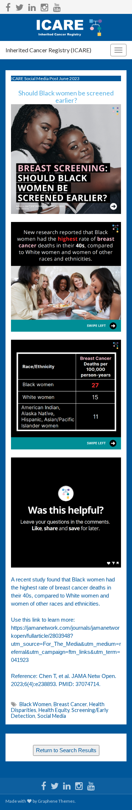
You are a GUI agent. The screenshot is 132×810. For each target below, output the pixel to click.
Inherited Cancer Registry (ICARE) (48, 49)
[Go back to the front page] (66, 27)
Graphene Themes (56, 801)
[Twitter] (19, 6)
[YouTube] (57, 6)
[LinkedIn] (32, 6)
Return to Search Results (66, 750)
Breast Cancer (70, 704)
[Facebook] (8, 6)
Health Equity (53, 710)
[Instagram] (44, 6)
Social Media (51, 716)
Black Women (35, 704)
